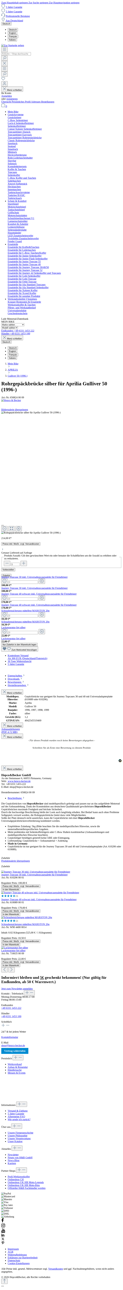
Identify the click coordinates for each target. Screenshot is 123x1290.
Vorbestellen (8, 569)
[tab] (16, 675)
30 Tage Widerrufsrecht (19, 661)
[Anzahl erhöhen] (23, 563)
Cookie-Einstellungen (19, 1263)
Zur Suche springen (39, 2)
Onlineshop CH (16, 1179)
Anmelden (6, 96)
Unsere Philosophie (17, 1135)
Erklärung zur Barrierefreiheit (22, 1257)
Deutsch (13, 29)
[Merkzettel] (3, 79)
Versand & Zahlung (18, 1110)
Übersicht (6, 101)
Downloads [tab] (14, 678)
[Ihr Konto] (4, 83)
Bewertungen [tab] (15, 682)
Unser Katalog (15, 1141)
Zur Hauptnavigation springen (64, 2)
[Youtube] (3, 1232)
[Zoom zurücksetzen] (11, 528)
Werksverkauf (15, 1064)
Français (13, 36)
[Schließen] (2, 525)
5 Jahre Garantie (14, 7)
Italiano (12, 40)
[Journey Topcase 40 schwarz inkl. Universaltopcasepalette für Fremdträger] (40, 892)
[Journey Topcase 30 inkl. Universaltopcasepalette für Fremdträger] (35, 871)
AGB (10, 1251)
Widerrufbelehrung (17, 1254)
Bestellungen (47, 101)
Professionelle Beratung (18, 16)
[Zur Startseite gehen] (12, 45)
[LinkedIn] (2, 1235)
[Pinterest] (2, 1243)
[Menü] (4, 49)
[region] (61, 472)
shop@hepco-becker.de (13, 1045)
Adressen (36, 101)
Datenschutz (14, 1260)
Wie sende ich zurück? (19, 1119)
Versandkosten (55, 1268)
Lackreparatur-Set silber (13, 627)
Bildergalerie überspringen (14, 409)
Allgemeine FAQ (16, 1116)
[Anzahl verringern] (7, 563)
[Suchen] (4, 58)
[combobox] (16, 54)
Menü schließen (14, 90)
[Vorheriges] (4, 969)
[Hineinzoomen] (18, 528)
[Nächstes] (11, 969)
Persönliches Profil (21, 101)
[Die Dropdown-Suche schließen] (4, 63)
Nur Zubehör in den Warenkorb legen (19, 644)
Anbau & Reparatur (18, 1067)
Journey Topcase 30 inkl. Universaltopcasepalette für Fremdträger (34, 577)
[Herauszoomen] (4, 528)
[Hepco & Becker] (61, 400)
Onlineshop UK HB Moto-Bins (24, 1185)
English (12, 33)
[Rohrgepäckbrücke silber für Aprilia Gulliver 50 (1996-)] (31, 532)
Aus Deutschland (14, 20)
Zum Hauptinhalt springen (15, 2)
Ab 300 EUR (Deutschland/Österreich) (27, 658)
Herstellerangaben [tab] (17, 685)
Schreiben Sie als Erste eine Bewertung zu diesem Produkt (62, 747)
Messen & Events (16, 1072)
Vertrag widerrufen (14, 1051)
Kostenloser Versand (18, 655)
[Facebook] (2, 1221)
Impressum (13, 1249)
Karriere (12, 1163)
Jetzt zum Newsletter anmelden (17, 988)
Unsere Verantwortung (19, 1138)
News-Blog (13, 1160)
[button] (61, 747)
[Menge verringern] (4, 581)
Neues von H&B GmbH (20, 1157)
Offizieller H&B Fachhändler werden (26, 1188)
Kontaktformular (9, 1037)
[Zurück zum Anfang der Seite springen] (4, 1281)
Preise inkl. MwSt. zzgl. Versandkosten (21, 544)
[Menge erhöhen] (42, 581)
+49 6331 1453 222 (11, 1008)
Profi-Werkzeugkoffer (19, 1176)
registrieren (12, 98)
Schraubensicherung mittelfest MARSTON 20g (25, 610)
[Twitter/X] (2, 1239)
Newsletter (13, 1154)
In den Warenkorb (11, 889)
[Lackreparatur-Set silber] (14, 947)
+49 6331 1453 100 (11, 1016)
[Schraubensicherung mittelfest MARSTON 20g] (26, 917)
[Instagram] (3, 1226)
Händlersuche (15, 1070)
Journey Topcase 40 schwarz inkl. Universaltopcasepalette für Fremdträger (39, 593)
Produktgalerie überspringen (15, 861)
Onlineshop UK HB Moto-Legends (26, 1182)
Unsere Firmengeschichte (20, 1132)
